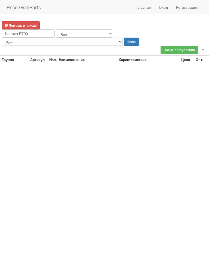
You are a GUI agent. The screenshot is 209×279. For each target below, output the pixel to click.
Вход (163, 7)
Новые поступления (179, 49)
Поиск (131, 41)
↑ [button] (203, 49)
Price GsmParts (24, 7)
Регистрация (187, 7)
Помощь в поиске (22, 25)
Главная (143, 7)
